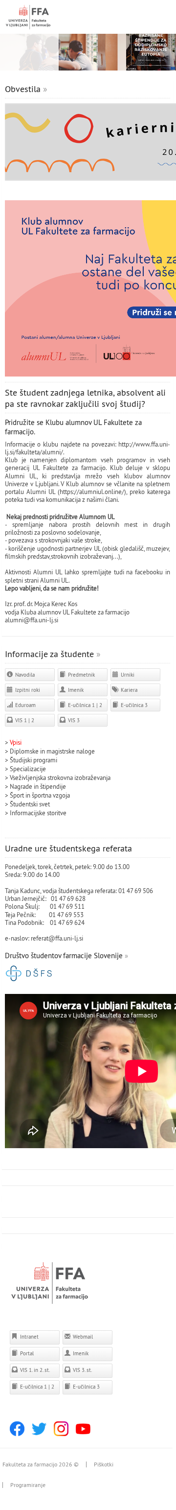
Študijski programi (33, 760)
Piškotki (103, 1464)
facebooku (149, 572)
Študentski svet (30, 804)
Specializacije (28, 769)
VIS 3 (73, 720)
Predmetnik (80, 674)
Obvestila (23, 88)
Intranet (29, 1336)
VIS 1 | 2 (24, 720)
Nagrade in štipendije (38, 786)
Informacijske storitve (38, 813)
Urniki (126, 674)
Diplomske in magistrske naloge (52, 751)
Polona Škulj (21, 906)
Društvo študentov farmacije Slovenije (64, 955)
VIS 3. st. (81, 1370)
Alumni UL (54, 580)
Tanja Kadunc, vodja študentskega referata (60, 891)
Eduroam (25, 705)
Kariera (128, 689)
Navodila (24, 674)
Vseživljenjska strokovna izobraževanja (60, 777)
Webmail (82, 1336)
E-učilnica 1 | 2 (84, 705)
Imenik (75, 689)
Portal (26, 1353)
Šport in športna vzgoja (40, 795)
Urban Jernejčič (25, 898)
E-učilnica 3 (133, 705)
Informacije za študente (49, 654)
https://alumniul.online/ (92, 491)
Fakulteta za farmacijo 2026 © (40, 1464)
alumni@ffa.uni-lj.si (31, 620)
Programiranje (27, 1485)
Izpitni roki (27, 689)
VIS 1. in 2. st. (34, 1370)
